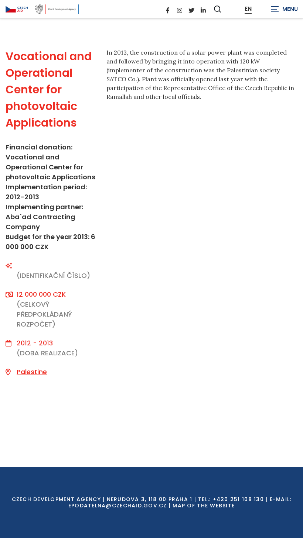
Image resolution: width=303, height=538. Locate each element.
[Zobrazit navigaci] (284, 9)
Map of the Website (204, 505)
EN (248, 9)
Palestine (32, 371)
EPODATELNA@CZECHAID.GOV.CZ (117, 505)
